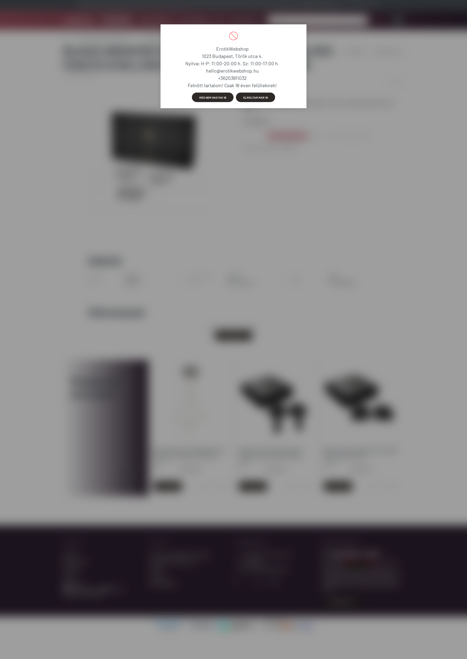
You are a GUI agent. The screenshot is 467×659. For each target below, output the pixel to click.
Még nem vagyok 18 (212, 97)
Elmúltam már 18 (255, 97)
